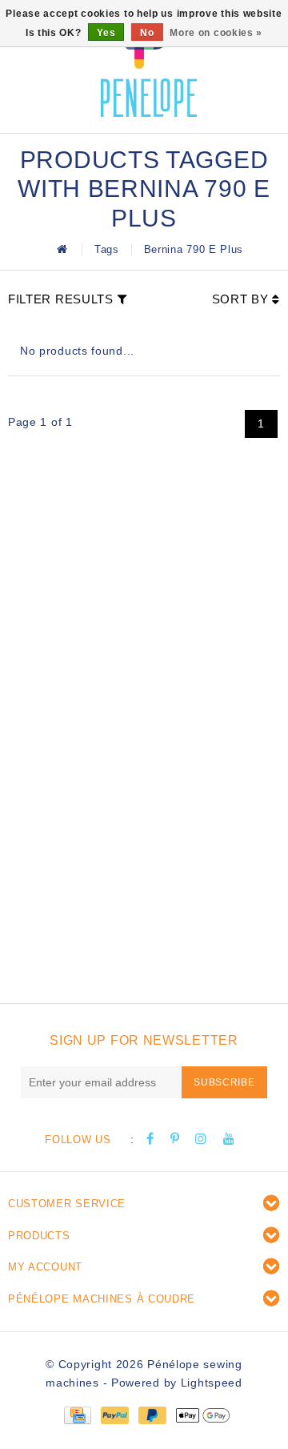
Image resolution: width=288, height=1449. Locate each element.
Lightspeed (211, 1382)
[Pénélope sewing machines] (149, 64)
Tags (106, 249)
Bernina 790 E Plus (194, 249)
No (147, 32)
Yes (106, 32)
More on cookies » (216, 32)
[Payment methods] (76, 1414)
